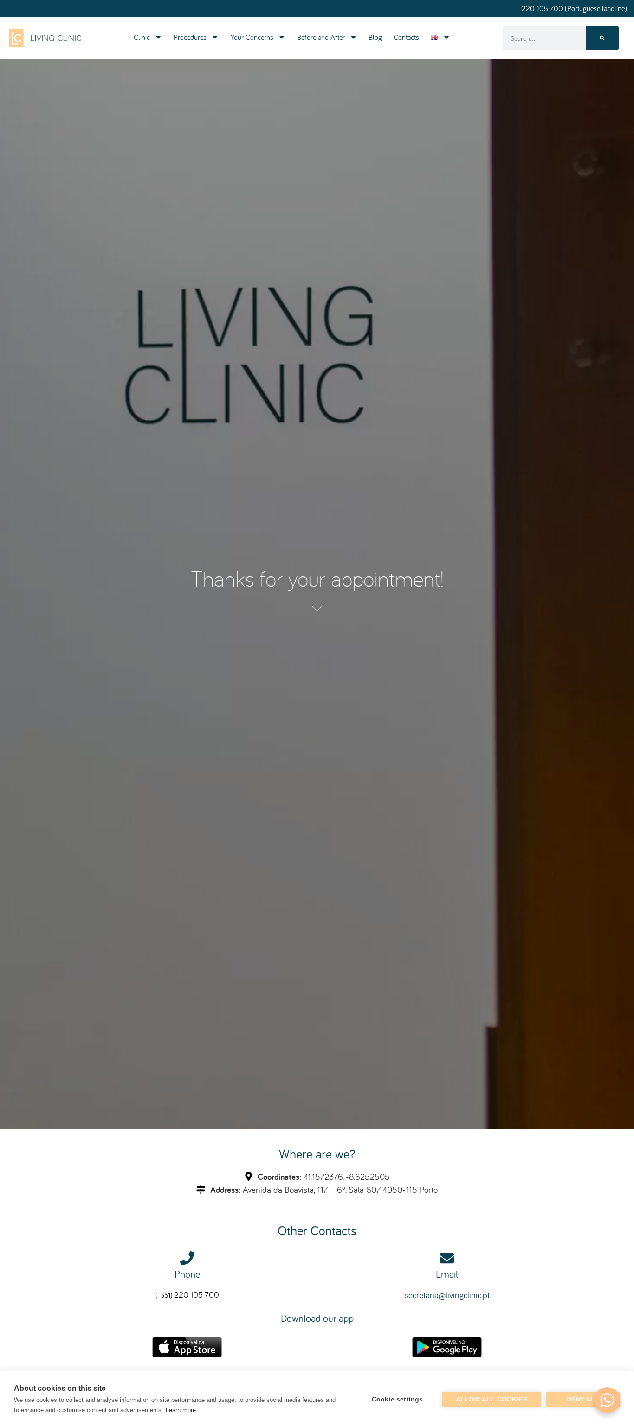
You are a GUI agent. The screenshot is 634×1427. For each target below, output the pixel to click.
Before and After (321, 37)
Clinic (142, 37)
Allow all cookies (491, 1399)
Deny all (583, 1399)
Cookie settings (397, 1399)
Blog (375, 37)
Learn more (181, 1410)
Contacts (406, 37)
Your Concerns (252, 37)
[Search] (602, 38)
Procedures (190, 37)
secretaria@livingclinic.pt (447, 1294)
